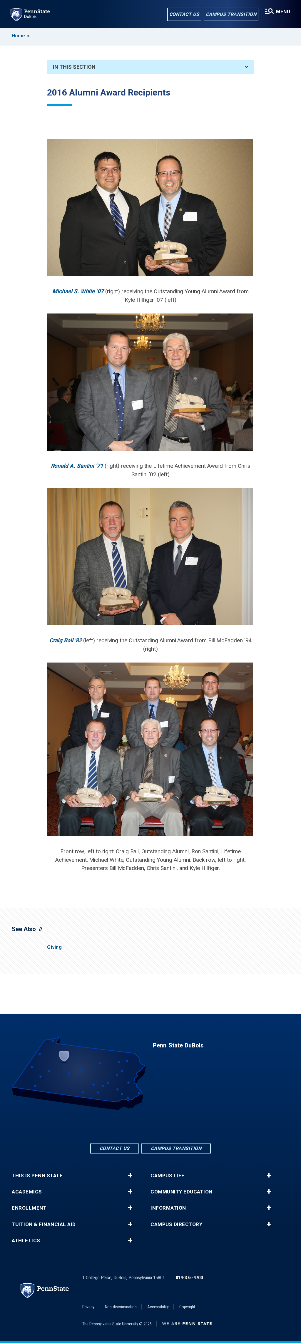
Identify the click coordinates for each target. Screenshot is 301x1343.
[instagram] (166, 1126)
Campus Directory (176, 1224)
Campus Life (167, 1175)
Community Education (181, 1192)
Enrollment (29, 1208)
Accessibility (158, 1307)
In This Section (74, 67)
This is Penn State (37, 1175)
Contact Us (184, 14)
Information (168, 1208)
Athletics (26, 1240)
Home (18, 35)
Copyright (187, 1307)
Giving (54, 947)
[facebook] (135, 1126)
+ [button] (130, 1175)
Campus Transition (231, 14)
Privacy (88, 1307)
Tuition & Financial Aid (44, 1224)
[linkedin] (150, 1126)
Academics (27, 1192)
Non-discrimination (121, 1307)
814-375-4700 (189, 1277)
